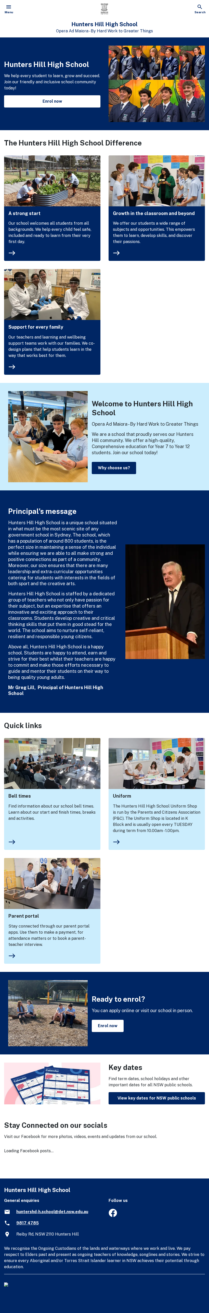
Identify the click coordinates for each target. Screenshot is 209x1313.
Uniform (122, 796)
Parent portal (23, 916)
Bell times (19, 796)
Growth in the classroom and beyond (154, 213)
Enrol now (52, 101)
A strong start (24, 213)
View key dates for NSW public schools (156, 1098)
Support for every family (35, 327)
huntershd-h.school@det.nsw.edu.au (52, 1211)
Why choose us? (114, 467)
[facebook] (113, 1215)
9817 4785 (27, 1223)
